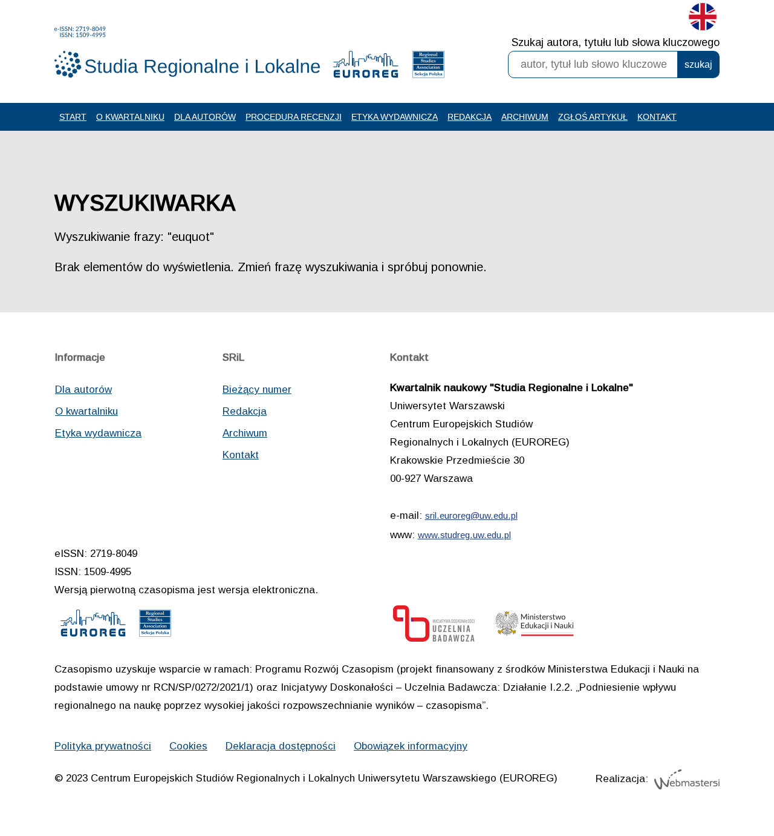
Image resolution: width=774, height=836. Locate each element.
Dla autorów (205, 117)
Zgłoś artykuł (593, 117)
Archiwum (524, 117)
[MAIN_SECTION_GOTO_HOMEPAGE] (187, 52)
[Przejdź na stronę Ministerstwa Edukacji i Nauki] (534, 626)
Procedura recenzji (294, 117)
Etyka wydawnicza (394, 117)
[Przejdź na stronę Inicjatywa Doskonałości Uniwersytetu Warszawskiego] (434, 626)
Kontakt (657, 117)
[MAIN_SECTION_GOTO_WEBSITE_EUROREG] (366, 67)
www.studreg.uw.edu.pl (464, 535)
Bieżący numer (257, 389)
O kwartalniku (130, 117)
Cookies (188, 746)
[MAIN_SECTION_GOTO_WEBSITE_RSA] (428, 67)
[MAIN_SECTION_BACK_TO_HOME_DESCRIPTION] (722, 787)
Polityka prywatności (102, 746)
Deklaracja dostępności (281, 746)
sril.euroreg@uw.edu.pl (471, 515)
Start (72, 117)
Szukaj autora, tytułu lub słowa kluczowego (616, 42)
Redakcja (469, 117)
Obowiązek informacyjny (410, 746)
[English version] (703, 19)
